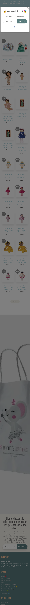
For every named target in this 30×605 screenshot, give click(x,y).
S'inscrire (22, 21)
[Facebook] (14, 26)
